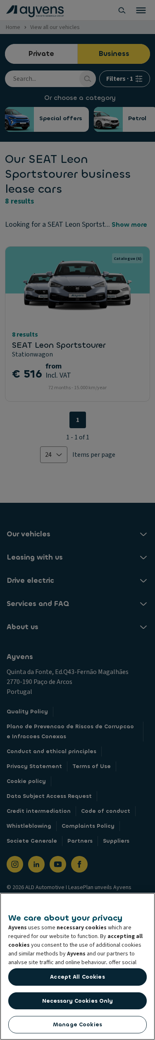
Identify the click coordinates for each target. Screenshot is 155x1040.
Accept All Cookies (77, 976)
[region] (77, 966)
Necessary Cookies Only (77, 1000)
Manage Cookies (77, 1024)
